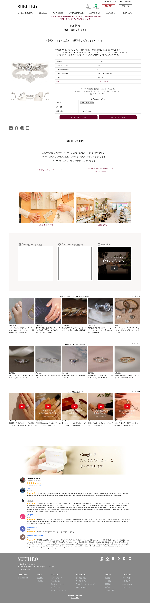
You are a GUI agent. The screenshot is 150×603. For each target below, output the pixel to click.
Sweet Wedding (127, 584)
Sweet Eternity (55, 581)
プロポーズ (126, 587)
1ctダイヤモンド (56, 578)
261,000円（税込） (86, 111)
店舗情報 (108, 578)
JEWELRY (54, 575)
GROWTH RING (81, 587)
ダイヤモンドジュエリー (59, 590)
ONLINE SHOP (23, 578)
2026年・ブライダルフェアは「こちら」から (75, 19)
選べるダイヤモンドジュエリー (86, 584)
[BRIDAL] (43, 12)
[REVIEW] (127, 12)
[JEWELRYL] (58, 12)
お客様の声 (126, 581)
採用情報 (108, 584)
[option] (30, 67)
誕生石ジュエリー (57, 587)
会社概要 (108, 581)
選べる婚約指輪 (81, 578)
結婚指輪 (40, 581)
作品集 (107, 587)
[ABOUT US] (95, 12)
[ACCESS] (111, 12)
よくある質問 (109, 590)
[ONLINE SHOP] (25, 12)
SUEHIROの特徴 (46, 225)
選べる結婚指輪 (81, 581)
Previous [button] (7, 97)
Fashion (107, 560)
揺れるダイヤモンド (58, 584)
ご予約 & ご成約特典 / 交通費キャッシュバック (75, 16)
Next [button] (50, 97)
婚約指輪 (40, 578)
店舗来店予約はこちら (117, 117)
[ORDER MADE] (76, 12)
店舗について (104, 225)
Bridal (101, 560)
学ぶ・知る (126, 578)
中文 (115, 2)
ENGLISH (107, 2)
